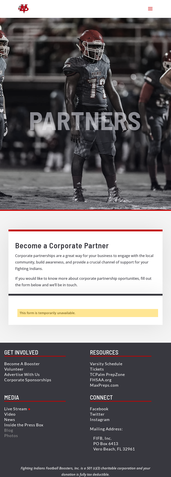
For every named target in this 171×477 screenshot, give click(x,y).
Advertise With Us (22, 374)
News (9, 419)
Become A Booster (22, 363)
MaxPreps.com (104, 385)
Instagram (100, 419)
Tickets (97, 369)
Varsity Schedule (106, 363)
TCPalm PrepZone (107, 374)
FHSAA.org (101, 379)
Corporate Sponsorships (27, 379)
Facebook (99, 408)
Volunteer (14, 369)
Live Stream (15, 408)
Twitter (97, 414)
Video (10, 414)
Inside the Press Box (23, 424)
